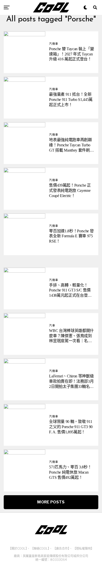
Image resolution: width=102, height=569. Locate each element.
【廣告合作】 (61, 548)
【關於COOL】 (17, 548)
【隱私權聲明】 (83, 548)
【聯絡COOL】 (40, 548)
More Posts (51, 502)
